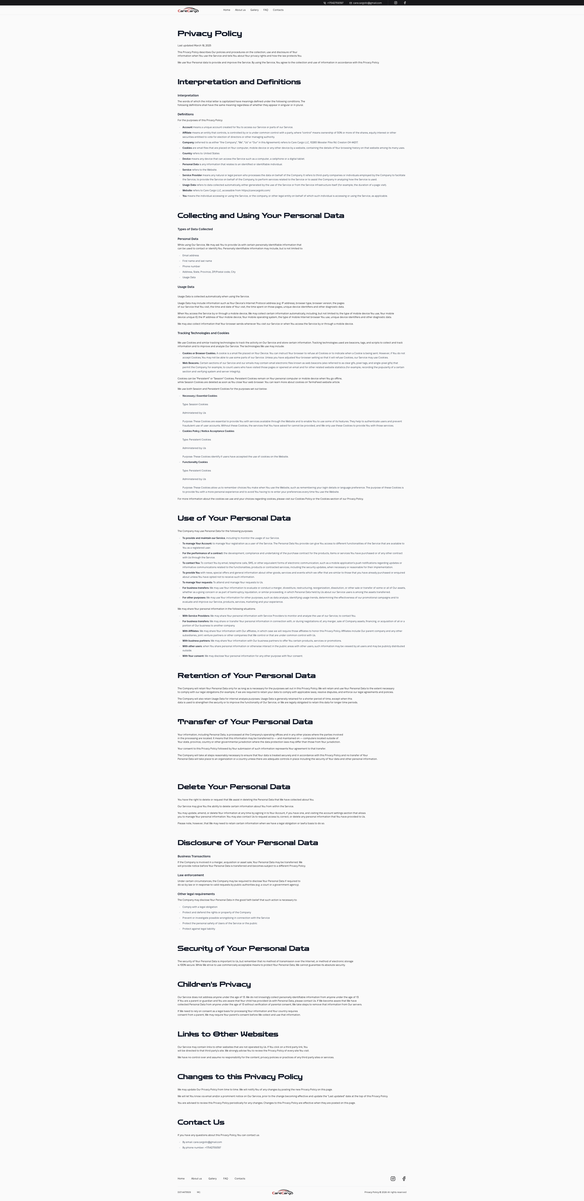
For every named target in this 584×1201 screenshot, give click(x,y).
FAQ (265, 10)
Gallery (254, 10)
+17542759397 (335, 3)
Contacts (278, 10)
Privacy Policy (372, 1192)
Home (226, 10)
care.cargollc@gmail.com (367, 3)
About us (240, 10)
